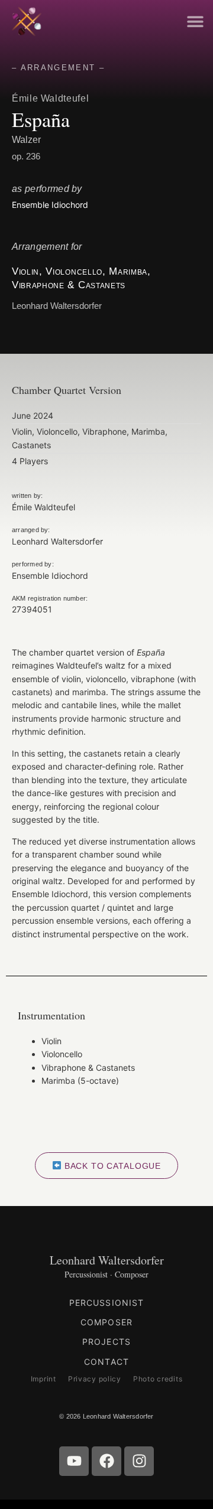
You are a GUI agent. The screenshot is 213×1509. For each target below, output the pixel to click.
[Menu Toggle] (195, 21)
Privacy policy (94, 1378)
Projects (106, 1342)
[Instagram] (139, 1461)
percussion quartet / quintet (80, 907)
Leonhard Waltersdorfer (107, 1260)
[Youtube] (74, 1461)
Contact (106, 1362)
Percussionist (106, 1303)
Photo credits (157, 1378)
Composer (106, 1322)
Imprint (43, 1378)
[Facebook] (106, 1461)
